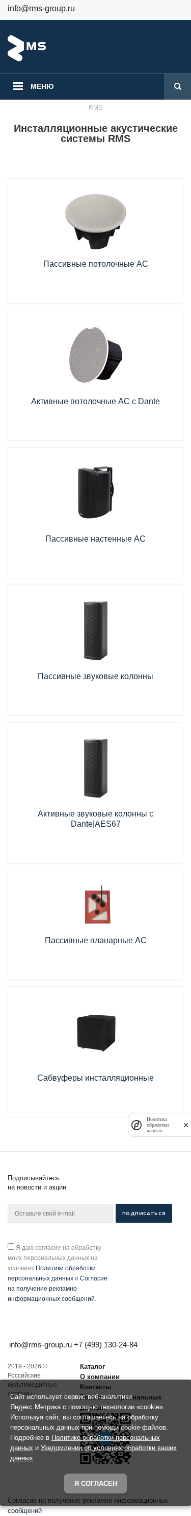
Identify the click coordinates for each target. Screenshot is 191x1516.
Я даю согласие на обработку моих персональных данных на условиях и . (57, 1273)
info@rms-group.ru (41, 8)
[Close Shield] (186, 1125)
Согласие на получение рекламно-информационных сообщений (57, 1288)
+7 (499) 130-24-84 (106, 1344)
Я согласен (95, 1483)
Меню (42, 86)
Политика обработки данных (158, 1124)
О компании (100, 1377)
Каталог (92, 1366)
